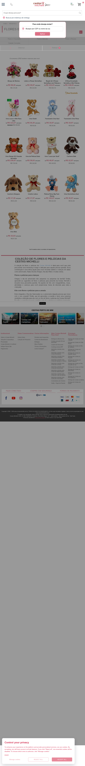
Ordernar (21, 48)
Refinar (56, 48)
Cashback (72, 4)
